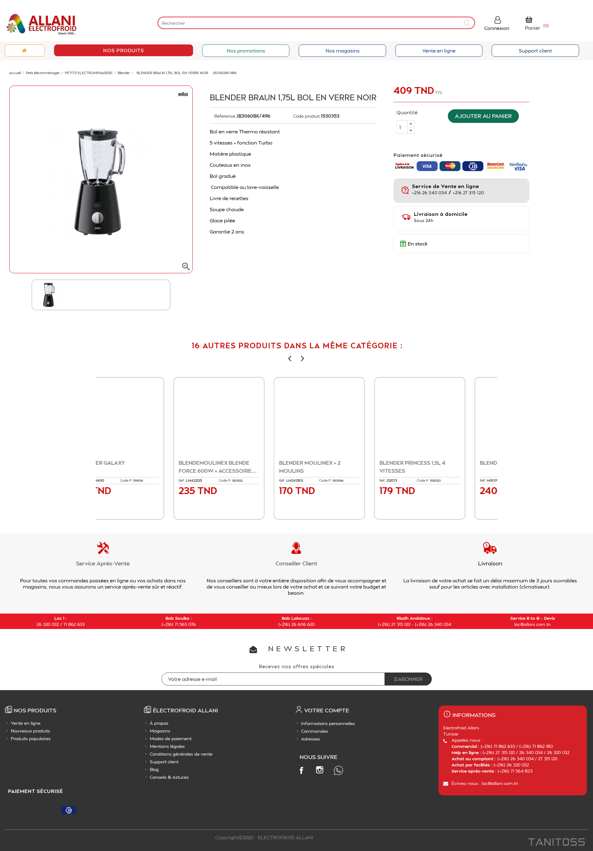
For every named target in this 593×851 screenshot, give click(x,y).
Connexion (496, 28)
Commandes (314, 731)
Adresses (310, 738)
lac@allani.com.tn (532, 624)
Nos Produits (123, 50)
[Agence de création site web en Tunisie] (556, 842)
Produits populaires (31, 738)
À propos (159, 723)
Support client (535, 50)
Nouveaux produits (30, 730)
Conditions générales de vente (181, 754)
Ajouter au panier (483, 115)
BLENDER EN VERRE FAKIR (238, 462)
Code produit (306, 116)
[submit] (468, 22)
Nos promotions (246, 50)
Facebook (301, 770)
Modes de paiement (170, 738)
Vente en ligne (439, 50)
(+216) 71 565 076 (179, 624)
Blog (154, 769)
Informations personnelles (328, 723)
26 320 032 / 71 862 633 (60, 624)
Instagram (319, 769)
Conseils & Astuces (169, 777)
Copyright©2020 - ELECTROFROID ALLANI (264, 837)
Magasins (160, 730)
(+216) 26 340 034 (433, 624)
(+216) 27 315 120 (394, 624)
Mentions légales (167, 746)
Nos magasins (343, 50)
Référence (224, 116)
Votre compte (326, 710)
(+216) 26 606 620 (296, 624)
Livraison (490, 563)
